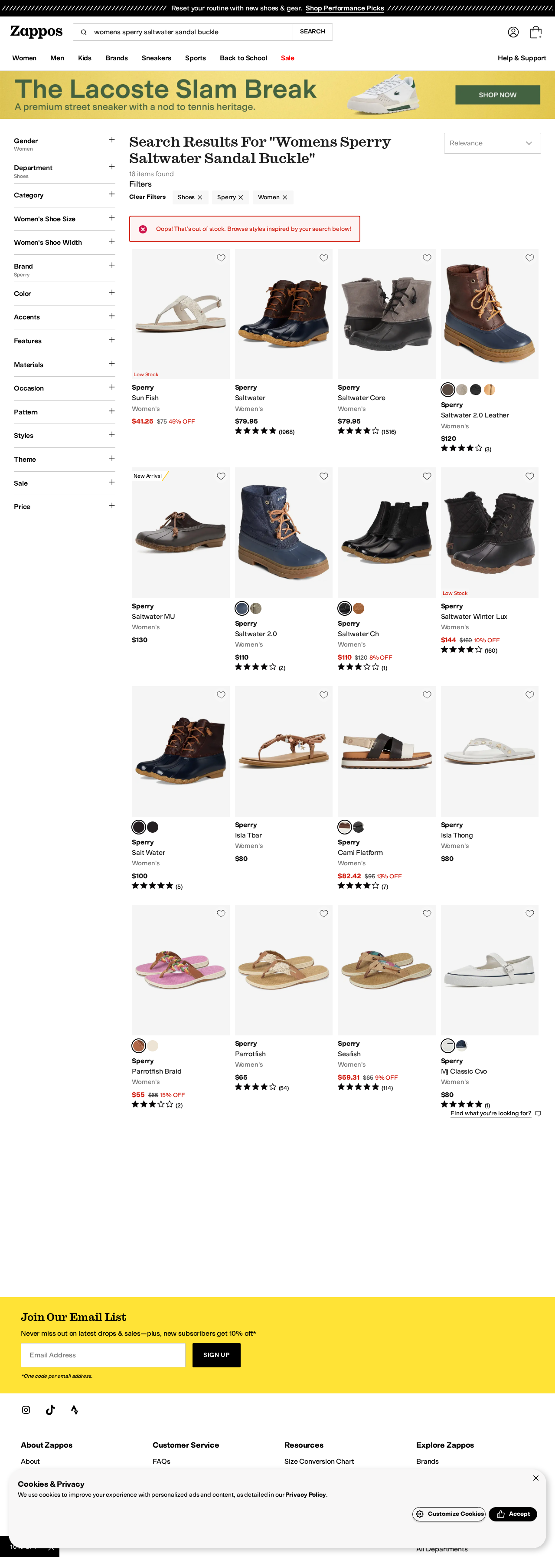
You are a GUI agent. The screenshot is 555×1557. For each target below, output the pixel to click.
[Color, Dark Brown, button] (359, 608)
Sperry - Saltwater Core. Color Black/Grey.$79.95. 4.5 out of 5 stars (387, 351)
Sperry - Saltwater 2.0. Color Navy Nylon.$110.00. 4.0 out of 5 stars (284, 569)
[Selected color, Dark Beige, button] (139, 827)
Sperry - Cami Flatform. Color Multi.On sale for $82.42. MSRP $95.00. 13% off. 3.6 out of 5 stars (387, 788)
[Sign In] (513, 32)
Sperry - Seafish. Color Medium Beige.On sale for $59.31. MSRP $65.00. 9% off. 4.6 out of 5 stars (387, 1007)
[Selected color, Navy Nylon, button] (242, 608)
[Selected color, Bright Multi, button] (139, 1046)
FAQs (161, 1461)
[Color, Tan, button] (153, 827)
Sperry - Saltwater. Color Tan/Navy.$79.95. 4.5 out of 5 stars (284, 351)
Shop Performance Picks (345, 8)
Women (268, 197)
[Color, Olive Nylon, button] (256, 608)
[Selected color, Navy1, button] (448, 390)
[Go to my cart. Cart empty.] (536, 32)
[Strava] (74, 1409)
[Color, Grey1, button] (462, 390)
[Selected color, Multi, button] (345, 827)
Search (313, 31)
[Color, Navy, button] (462, 1046)
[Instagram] (26, 1409)
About (30, 1461)
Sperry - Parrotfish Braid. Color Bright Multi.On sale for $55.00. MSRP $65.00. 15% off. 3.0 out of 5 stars (181, 1007)
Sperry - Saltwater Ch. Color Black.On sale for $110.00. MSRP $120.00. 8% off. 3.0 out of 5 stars (387, 569)
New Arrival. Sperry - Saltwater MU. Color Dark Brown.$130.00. (181, 569)
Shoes (186, 197)
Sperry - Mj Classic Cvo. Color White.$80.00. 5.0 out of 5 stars (490, 1007)
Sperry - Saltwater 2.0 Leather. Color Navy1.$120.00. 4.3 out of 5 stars (490, 351)
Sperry (226, 197)
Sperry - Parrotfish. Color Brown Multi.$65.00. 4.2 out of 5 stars (284, 1007)
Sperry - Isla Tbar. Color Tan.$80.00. (284, 788)
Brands (427, 1461)
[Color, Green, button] (489, 390)
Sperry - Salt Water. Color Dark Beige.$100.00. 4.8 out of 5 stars (181, 788)
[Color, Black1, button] (476, 390)
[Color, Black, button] (359, 827)
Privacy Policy (305, 1494)
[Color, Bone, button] (153, 1046)
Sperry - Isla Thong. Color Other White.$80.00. (490, 788)
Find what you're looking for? (491, 1113)
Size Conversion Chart (319, 1461)
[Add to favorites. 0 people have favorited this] (221, 258)
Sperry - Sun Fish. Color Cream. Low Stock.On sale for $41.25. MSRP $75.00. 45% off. (181, 351)
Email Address (52, 1355)
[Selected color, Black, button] (345, 608)
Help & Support (522, 58)
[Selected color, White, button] (448, 1046)
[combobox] (183, 32)
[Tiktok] (50, 1409)
